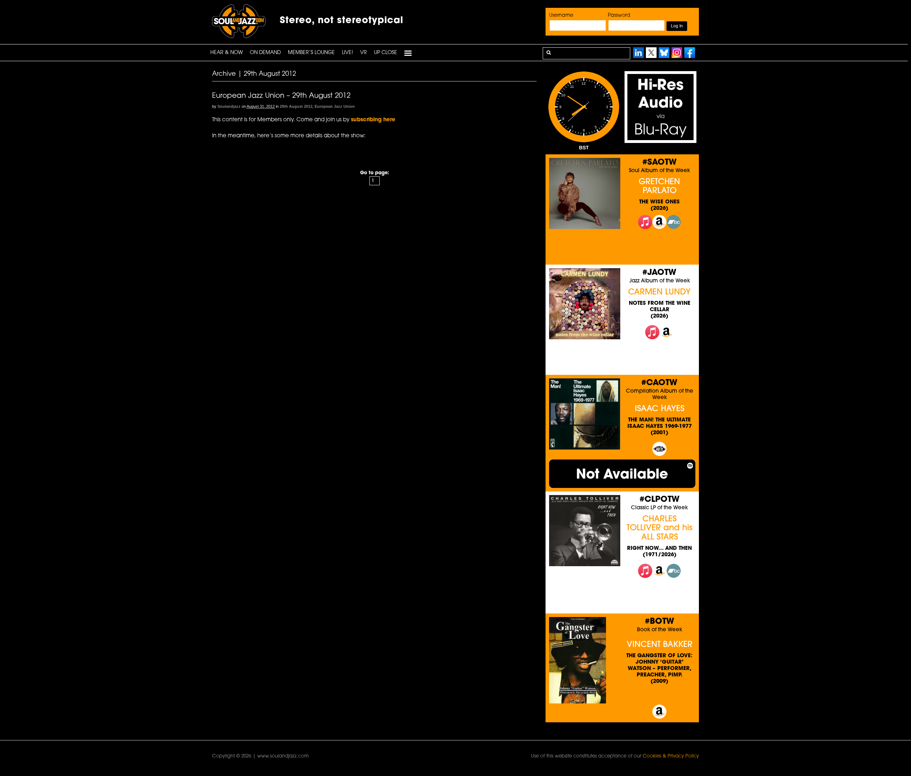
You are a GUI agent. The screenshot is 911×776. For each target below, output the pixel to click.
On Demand (265, 52)
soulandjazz (229, 106)
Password (619, 15)
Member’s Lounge (311, 52)
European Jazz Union (335, 106)
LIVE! (347, 52)
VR (363, 52)
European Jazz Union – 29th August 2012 (281, 96)
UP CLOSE (385, 52)
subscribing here (373, 120)
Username (561, 15)
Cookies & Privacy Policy (671, 756)
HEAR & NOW (226, 52)
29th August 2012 (296, 106)
